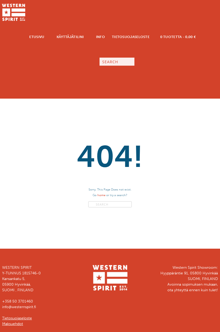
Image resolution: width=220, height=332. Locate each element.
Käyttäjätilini (70, 37)
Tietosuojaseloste (130, 37)
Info (100, 37)
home (101, 195)
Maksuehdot (12, 324)
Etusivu (36, 37)
